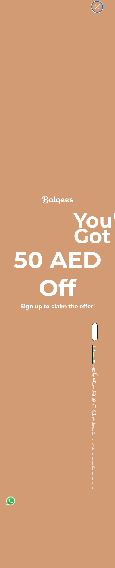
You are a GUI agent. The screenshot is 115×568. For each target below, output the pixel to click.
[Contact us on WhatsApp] (10, 500)
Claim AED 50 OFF (92, 354)
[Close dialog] (97, 6)
